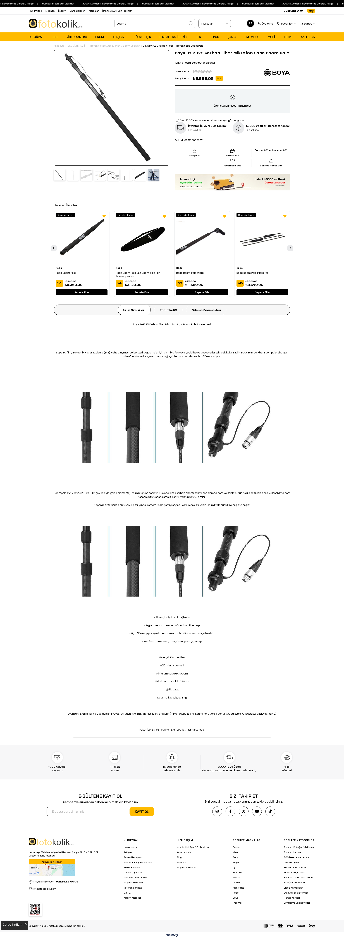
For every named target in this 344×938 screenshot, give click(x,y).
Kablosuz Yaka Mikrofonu (298, 877)
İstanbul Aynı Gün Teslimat (117, 10)
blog (311, 11)
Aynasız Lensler (293, 852)
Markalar (94, 10)
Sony (235, 857)
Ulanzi (236, 882)
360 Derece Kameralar (297, 857)
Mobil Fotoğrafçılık (294, 872)
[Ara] (191, 23)
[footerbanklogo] (289, 926)
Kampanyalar (184, 852)
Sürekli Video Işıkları (295, 867)
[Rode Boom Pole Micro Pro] (262, 239)
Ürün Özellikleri (134, 310)
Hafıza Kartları (292, 897)
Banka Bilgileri (77, 10)
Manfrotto (238, 887)
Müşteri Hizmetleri (134, 882)
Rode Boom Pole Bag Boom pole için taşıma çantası (138, 274)
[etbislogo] (35, 909)
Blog (179, 857)
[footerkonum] (52, 867)
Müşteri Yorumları (186, 867)
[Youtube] (257, 811)
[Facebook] (230, 811)
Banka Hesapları (133, 857)
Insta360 (238, 872)
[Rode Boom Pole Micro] (202, 239)
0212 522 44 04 (294, 10)
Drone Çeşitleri (292, 862)
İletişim (62, 10)
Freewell (237, 902)
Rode (236, 892)
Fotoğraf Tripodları (294, 882)
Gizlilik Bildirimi (132, 867)
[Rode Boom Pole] (82, 239)
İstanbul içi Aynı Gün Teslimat (193, 847)
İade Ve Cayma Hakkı (135, 877)
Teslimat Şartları (133, 872)
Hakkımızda (35, 10)
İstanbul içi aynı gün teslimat (40, 3)
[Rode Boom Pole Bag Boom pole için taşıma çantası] (142, 239)
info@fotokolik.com (45, 888)
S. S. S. (127, 892)
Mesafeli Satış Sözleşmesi (138, 862)
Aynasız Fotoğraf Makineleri (299, 847)
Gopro (236, 877)
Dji (234, 867)
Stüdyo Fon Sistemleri (296, 892)
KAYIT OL (142, 811)
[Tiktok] (270, 811)
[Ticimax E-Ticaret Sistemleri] (172, 935)
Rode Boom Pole (66, 272)
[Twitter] (244, 811)
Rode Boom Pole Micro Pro (252, 272)
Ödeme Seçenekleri (206, 310)
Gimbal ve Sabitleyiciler (297, 902)
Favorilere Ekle (104, 216)
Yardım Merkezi (132, 897)
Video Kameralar (293, 887)
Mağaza (50, 10)
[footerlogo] (51, 841)
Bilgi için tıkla (194, 129)
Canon (236, 847)
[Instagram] (217, 811)
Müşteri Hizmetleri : (56, 881)
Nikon (236, 852)
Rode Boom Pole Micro (190, 272)
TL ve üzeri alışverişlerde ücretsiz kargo (293, 3)
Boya (235, 897)
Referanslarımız (133, 887)
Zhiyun (236, 862)
